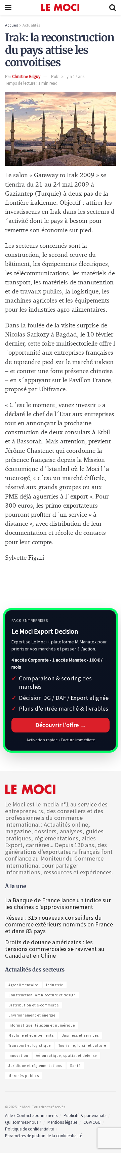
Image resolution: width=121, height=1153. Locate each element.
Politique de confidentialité (29, 1129)
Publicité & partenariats (85, 1115)
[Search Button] (112, 7)
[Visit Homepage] (60, 7)
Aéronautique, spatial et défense (66, 1055)
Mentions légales (62, 1122)
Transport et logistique (29, 1045)
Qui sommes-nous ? (23, 1122)
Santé (75, 1065)
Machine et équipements (31, 1035)
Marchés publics (23, 1075)
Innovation (18, 1055)
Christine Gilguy (26, 76)
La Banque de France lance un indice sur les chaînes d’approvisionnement (58, 903)
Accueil (11, 25)
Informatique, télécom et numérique (41, 1025)
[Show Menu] (8, 7)
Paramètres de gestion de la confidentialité (43, 1136)
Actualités (31, 25)
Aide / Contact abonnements (31, 1115)
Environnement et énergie (31, 1015)
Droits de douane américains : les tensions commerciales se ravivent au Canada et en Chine (55, 948)
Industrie (54, 985)
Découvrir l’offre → (60, 725)
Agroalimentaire (23, 985)
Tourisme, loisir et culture (82, 1045)
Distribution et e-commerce (33, 1005)
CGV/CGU (91, 1122)
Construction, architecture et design (42, 995)
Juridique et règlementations (35, 1065)
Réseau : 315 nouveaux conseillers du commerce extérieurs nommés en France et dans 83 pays (59, 924)
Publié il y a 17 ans (67, 76)
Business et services (80, 1035)
